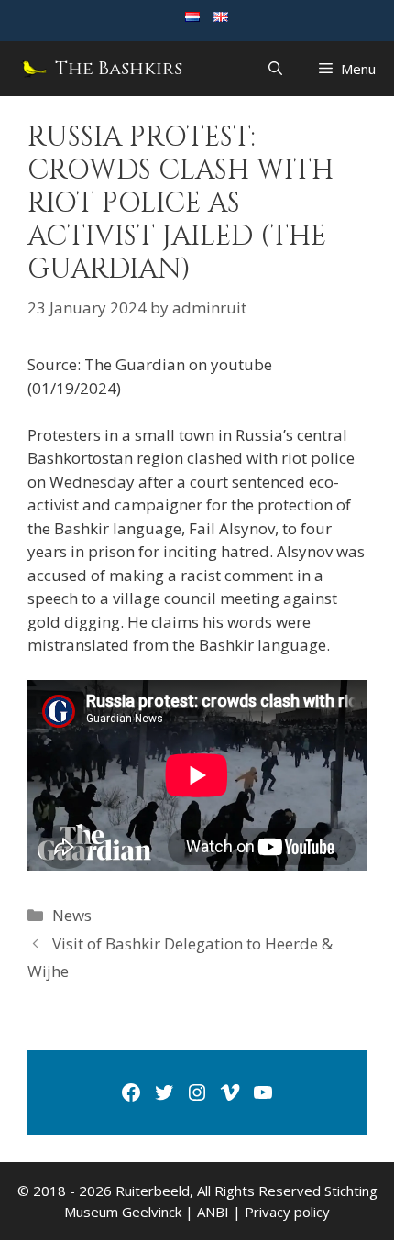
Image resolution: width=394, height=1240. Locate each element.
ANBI (213, 1211)
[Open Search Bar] (275, 68)
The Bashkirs (118, 68)
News (72, 915)
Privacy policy (287, 1211)
